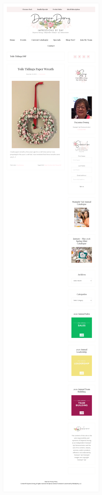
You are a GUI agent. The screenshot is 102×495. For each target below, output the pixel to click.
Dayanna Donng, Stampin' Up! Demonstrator (51, 24)
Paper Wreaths (48, 165)
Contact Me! (81, 129)
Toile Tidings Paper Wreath (36, 69)
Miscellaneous (20, 165)
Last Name (81, 166)
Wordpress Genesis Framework (55, 483)
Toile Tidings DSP (56, 165)
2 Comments (41, 74)
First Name (81, 156)
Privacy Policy (53, 481)
